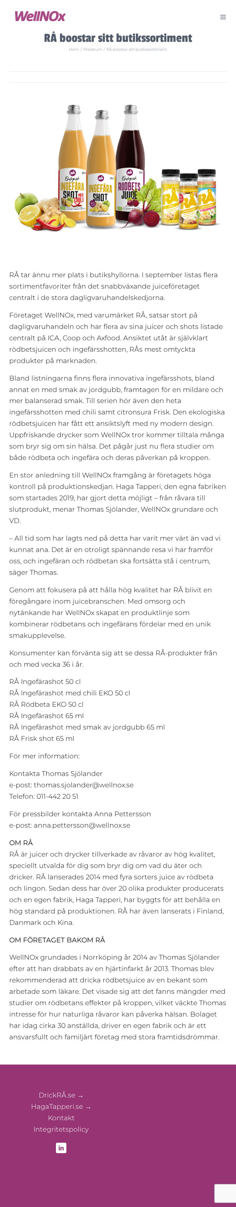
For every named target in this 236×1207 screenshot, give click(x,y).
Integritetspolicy (61, 1129)
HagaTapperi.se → (61, 1106)
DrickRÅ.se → (61, 1095)
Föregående (206, 77)
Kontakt (61, 1118)
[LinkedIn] (61, 1148)
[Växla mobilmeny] (223, 17)
